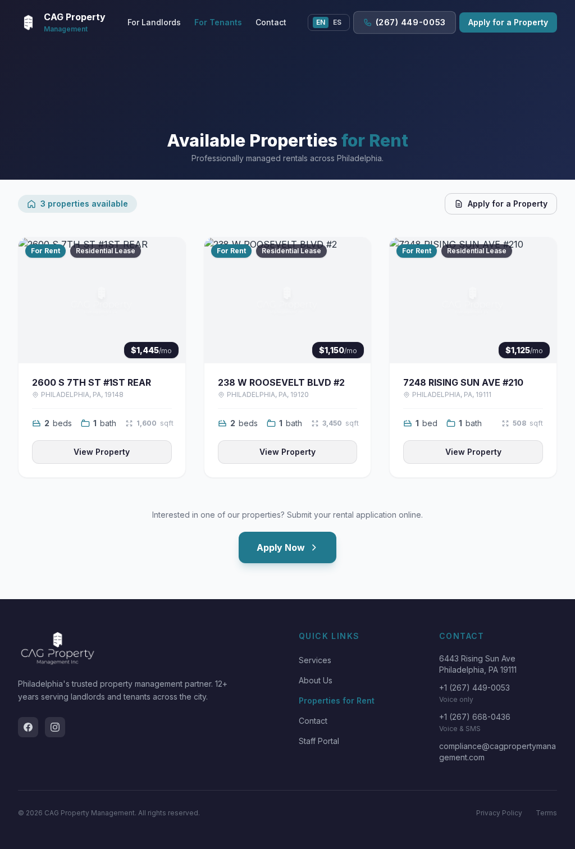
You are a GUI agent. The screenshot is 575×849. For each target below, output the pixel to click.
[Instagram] (55, 727)
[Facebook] (28, 727)
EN (320, 22)
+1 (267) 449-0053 (474, 687)
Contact (270, 22)
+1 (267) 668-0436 (474, 717)
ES (337, 22)
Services (315, 660)
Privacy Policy (499, 813)
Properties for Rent (337, 700)
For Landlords (154, 22)
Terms (546, 813)
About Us (315, 680)
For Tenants (218, 22)
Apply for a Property (508, 22)
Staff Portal (319, 741)
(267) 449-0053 (410, 22)
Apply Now (281, 547)
